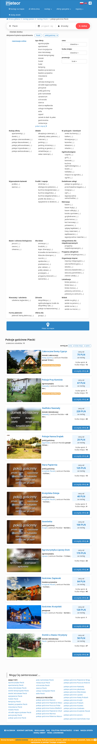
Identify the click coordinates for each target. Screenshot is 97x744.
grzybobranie (71, 216)
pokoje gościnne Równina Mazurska (50, 716)
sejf (67, 193)
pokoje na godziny (73, 184)
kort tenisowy (71, 222)
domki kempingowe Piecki (18, 691)
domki (16, 136)
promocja (66, 57)
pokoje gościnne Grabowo (74, 708)
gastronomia (43, 120)
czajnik (69, 154)
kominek (69, 160)
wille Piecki (40, 693)
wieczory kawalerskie (74, 270)
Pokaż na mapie (48, 328)
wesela (69, 267)
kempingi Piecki (14, 701)
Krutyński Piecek (48, 471)
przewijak (43, 273)
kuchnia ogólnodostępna (72, 164)
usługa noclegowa (45, 108)
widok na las (71, 306)
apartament (43, 46)
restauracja (42, 123)
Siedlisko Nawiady (51, 408)
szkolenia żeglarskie (21, 300)
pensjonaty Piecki (15, 715)
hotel (40, 64)
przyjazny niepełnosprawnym (74, 247)
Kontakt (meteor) (25, 730)
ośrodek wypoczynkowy (47, 85)
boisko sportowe (72, 213)
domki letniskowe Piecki (17, 693)
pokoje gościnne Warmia (46, 713)
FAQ (48, 730)
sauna (16, 246)
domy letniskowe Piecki (17, 688)
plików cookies (22, 740)
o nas (76, 730)
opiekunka (43, 261)
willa (40, 111)
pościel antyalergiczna (75, 254)
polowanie (70, 225)
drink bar (43, 184)
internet (42, 139)
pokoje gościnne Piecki (17, 718)
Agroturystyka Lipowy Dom (56, 549)
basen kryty (71, 207)
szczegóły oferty (80, 371)
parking (42, 142)
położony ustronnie (74, 291)
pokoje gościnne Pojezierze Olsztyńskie (51, 711)
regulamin (40, 730)
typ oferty (39, 40)
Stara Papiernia (49, 464)
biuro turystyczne (45, 49)
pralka (16, 184)
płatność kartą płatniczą (23, 315)
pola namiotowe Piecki (45, 680)
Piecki (44, 641)
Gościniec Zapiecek (51, 578)
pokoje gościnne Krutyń (73, 700)
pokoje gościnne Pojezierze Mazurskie (51, 703)
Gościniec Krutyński (52, 606)
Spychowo (46, 443)
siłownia (16, 249)
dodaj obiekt (40, 733)
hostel (40, 61)
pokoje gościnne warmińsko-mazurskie (79, 719)
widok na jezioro (72, 303)
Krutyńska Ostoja (50, 493)
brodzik (42, 246)
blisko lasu (70, 285)
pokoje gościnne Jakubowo (74, 689)
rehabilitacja (44, 151)
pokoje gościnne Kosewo (73, 705)
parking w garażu (46, 148)
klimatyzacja (71, 139)
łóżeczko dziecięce (46, 255)
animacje (43, 243)
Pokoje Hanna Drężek (53, 436)
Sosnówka (47, 521)
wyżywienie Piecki (15, 696)
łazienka (69, 142)
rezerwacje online (18, 41)
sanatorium (42, 96)
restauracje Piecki (43, 683)
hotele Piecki (13, 699)
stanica (41, 102)
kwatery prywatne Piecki (17, 704)
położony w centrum (74, 294)
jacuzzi (16, 243)
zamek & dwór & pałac (47, 117)
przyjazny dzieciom (47, 276)
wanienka (43, 279)
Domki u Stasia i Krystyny (54, 635)
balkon (69, 136)
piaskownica (44, 264)
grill (68, 157)
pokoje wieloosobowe (21, 151)
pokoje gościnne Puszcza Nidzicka (77, 683)
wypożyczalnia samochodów (71, 197)
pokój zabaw (44, 270)
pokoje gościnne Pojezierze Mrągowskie (79, 680)
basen (68, 204)
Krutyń (44, 528)
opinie (88, 346)
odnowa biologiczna (46, 82)
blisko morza (71, 288)
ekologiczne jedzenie (48, 187)
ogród (68, 177)
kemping (41, 67)
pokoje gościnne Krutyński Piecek (77, 711)
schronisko (42, 99)
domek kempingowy (46, 55)
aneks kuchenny (72, 133)
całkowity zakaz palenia (49, 136)
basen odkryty (72, 210)
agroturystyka (43, 43)
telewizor (70, 145)
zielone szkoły (71, 276)
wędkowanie (71, 234)
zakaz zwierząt (45, 154)
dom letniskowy (44, 52)
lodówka (69, 172)
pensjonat (42, 88)
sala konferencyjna (73, 264)
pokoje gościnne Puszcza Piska (48, 705)
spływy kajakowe (73, 228)
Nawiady (45, 386)
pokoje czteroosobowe (22, 139)
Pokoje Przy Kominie (52, 379)
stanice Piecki (41, 688)
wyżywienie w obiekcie (48, 202)
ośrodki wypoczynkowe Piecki (19, 712)
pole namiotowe (44, 93)
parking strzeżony (46, 145)
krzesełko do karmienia (48, 252)
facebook (10, 730)
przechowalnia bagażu (75, 187)
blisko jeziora (71, 282)
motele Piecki (13, 710)
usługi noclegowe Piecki (45, 691)
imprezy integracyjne (74, 261)
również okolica (15, 32)
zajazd (40, 114)
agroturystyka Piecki (16, 682)
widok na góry (72, 300)
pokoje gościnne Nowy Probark (76, 697)
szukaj (84, 26)
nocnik (42, 258)
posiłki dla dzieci (46, 199)
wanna (16, 187)
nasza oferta (86, 730)
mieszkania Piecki (15, 707)
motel (40, 79)
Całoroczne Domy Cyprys (54, 351)
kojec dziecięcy (45, 249)
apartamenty (18, 133)
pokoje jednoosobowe (22, 145)
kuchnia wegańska (47, 193)
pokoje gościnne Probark (73, 703)
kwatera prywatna (45, 73)
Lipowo (45, 556)
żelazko (69, 148)
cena (64, 40)
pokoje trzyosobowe (21, 148)
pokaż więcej (40, 126)
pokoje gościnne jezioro (73, 715)
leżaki (68, 169)
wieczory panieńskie (74, 273)
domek (41, 58)
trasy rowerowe (72, 231)
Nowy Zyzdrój (47, 358)
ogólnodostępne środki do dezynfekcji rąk (48, 304)
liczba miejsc (67, 49)
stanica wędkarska (45, 105)
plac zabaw (44, 267)
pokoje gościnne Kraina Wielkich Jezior (51, 708)
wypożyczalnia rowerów (75, 237)
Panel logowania (55, 733)
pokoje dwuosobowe (21, 142)
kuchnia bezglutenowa (48, 190)
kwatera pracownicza (46, 70)
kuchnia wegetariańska (48, 196)
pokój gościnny (44, 91)
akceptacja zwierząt (47, 133)
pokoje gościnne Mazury (45, 700)
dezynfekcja (44, 300)
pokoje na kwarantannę (49, 308)
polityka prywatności (61, 730)
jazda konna (71, 219)
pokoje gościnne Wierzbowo (75, 692)
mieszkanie (42, 76)
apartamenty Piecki (15, 685)
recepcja (69, 190)
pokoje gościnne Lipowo (73, 695)
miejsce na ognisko (74, 175)
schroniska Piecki (43, 685)
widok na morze (72, 309)
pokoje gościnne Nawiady (74, 686)
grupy (42, 315)
